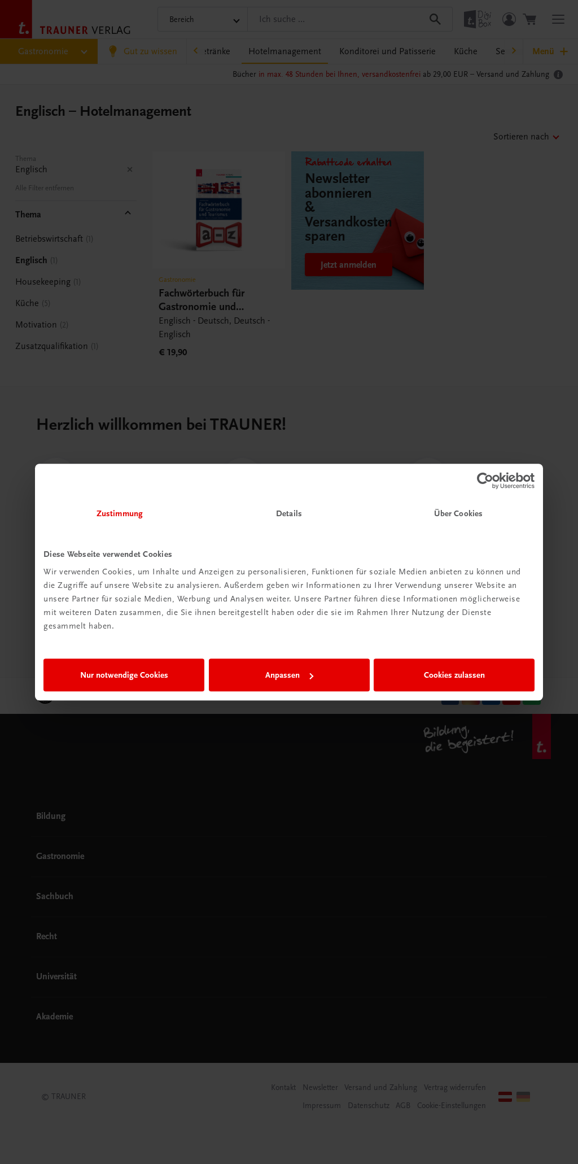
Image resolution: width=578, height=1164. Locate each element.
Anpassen (282, 675)
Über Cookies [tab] (458, 513)
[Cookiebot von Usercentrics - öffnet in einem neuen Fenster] (485, 480)
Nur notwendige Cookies (124, 675)
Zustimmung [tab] (120, 513)
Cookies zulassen (454, 675)
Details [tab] (289, 513)
